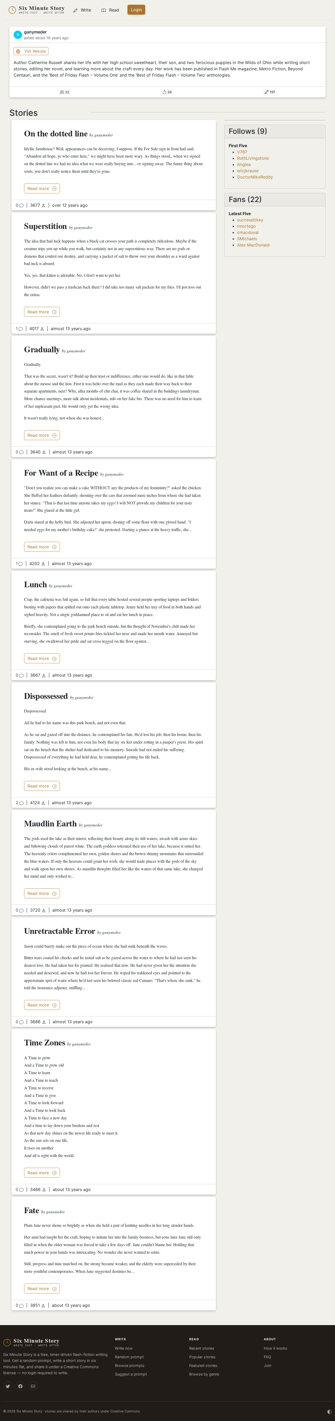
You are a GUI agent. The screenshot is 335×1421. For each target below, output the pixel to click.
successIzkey (250, 219)
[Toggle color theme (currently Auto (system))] (329, 1411)
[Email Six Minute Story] (33, 1386)
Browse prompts (129, 1365)
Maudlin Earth (50, 823)
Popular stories (202, 1357)
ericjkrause (248, 170)
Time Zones (44, 1042)
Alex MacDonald (253, 245)
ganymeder (103, 135)
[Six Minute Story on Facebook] (20, 1386)
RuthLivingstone (253, 158)
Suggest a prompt (131, 1374)
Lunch (35, 584)
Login (136, 9)
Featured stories (203, 1365)
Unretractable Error (59, 930)
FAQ (267, 1357)
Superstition (45, 226)
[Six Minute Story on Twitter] (8, 1386)
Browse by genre (204, 1374)
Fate (31, 1210)
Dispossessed (46, 695)
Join (267, 1365)
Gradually (42, 349)
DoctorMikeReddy (255, 177)
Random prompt (129, 1357)
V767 (242, 151)
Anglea (244, 164)
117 (272, 92)
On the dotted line (55, 133)
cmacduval (248, 232)
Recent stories (201, 1348)
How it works (275, 1348)
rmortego (246, 226)
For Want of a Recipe (61, 472)
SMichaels (247, 238)
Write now (124, 1348)
